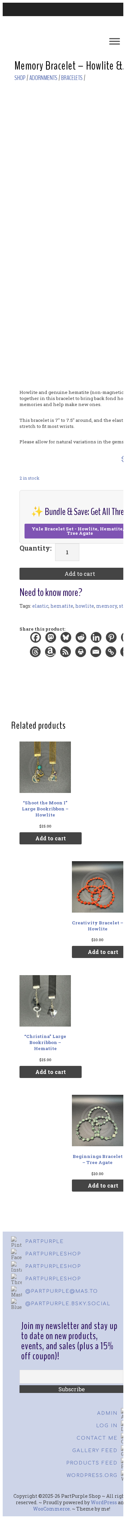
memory (106, 606)
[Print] (81, 653)
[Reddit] (81, 639)
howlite (84, 606)
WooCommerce (51, 1509)
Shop (20, 77)
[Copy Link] (111, 653)
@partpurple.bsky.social (68, 1303)
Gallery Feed (95, 1450)
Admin (107, 1413)
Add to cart (50, 838)
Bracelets (72, 77)
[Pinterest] (111, 639)
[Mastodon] (51, 639)
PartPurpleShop (53, 1253)
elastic (40, 606)
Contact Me (97, 1438)
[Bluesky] (66, 639)
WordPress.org (92, 1475)
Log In (107, 1425)
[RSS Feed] (66, 653)
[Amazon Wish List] (50, 653)
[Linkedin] (96, 639)
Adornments (43, 77)
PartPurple (44, 1241)
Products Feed (92, 1463)
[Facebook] (36, 639)
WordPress (104, 1502)
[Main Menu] (114, 41)
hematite (61, 606)
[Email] (96, 653)
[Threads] (35, 653)
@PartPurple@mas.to (61, 1291)
